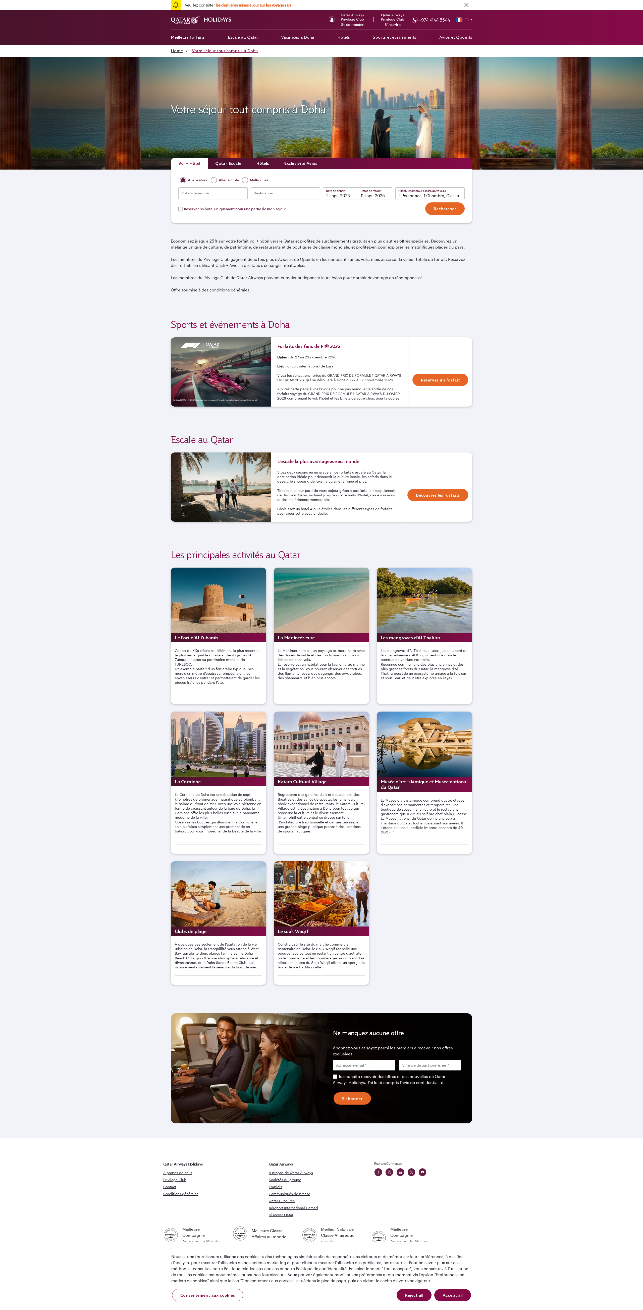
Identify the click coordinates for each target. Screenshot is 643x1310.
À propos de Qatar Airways (291, 1173)
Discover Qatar (281, 1215)
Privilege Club (174, 1180)
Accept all (453, 1295)
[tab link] (301, 163)
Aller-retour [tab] (197, 180)
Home (177, 50)
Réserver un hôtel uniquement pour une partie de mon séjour (235, 209)
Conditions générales (180, 1194)
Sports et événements (394, 37)
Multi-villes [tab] (258, 180)
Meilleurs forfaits (188, 37)
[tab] (189, 163)
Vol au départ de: (195, 193)
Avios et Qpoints (455, 37)
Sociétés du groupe (285, 1180)
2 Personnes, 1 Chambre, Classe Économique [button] (431, 195)
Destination (263, 193)
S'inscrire (393, 25)
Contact (169, 1187)
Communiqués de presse (289, 1194)
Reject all (414, 1295)
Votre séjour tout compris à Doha (225, 50)
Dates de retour (371, 190)
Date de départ (335, 190)
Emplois (275, 1187)
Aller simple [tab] (228, 180)
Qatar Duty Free (282, 1201)
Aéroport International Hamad (293, 1208)
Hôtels (343, 37)
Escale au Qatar (243, 37)
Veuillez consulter (238, 5)
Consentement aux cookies (207, 1295)
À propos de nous (177, 1173)
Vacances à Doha (297, 37)
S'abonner (352, 1098)
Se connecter (352, 25)
